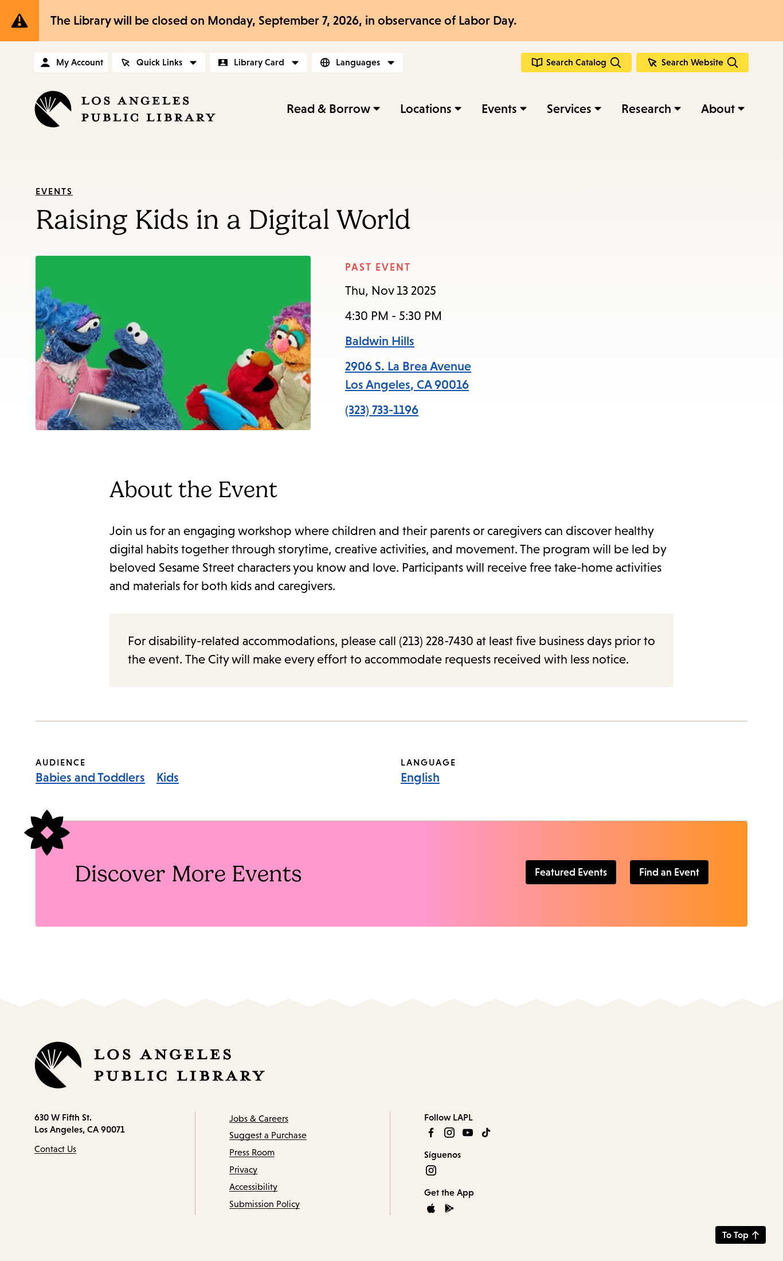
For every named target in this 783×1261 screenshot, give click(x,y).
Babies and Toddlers (90, 777)
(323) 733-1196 (381, 410)
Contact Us (55, 1149)
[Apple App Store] (431, 1208)
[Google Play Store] (449, 1208)
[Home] (125, 109)
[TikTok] (486, 1132)
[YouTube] (468, 1132)
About (718, 108)
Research (646, 108)
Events (499, 108)
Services (569, 108)
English (420, 777)
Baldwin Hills (379, 341)
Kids (167, 777)
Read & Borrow (328, 108)
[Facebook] (431, 1132)
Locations (426, 108)
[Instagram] (449, 1132)
